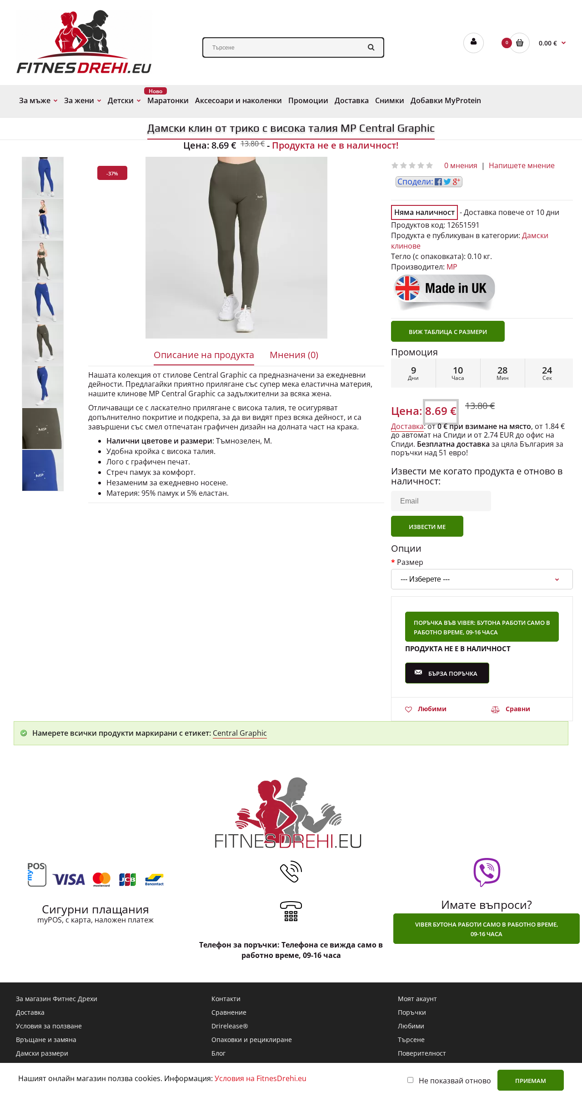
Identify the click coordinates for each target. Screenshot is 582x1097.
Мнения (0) (294, 355)
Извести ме (427, 527)
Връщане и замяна (46, 1039)
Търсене (411, 1039)
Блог (218, 1053)
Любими (432, 708)
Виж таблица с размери (448, 332)
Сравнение (228, 1012)
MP (452, 267)
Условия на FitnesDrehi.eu (260, 1078)
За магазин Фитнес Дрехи (56, 998)
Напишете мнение (522, 165)
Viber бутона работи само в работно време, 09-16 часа (486, 929)
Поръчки (412, 1012)
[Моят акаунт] (473, 43)
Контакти (226, 998)
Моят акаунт (417, 998)
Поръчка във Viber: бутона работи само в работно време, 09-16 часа (482, 627)
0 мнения (460, 165)
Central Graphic (240, 733)
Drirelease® (229, 1026)
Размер (410, 562)
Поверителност (422, 1053)
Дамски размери (42, 1053)
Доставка (407, 426)
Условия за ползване (49, 1026)
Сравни (518, 708)
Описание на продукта (204, 355)
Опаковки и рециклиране (251, 1039)
